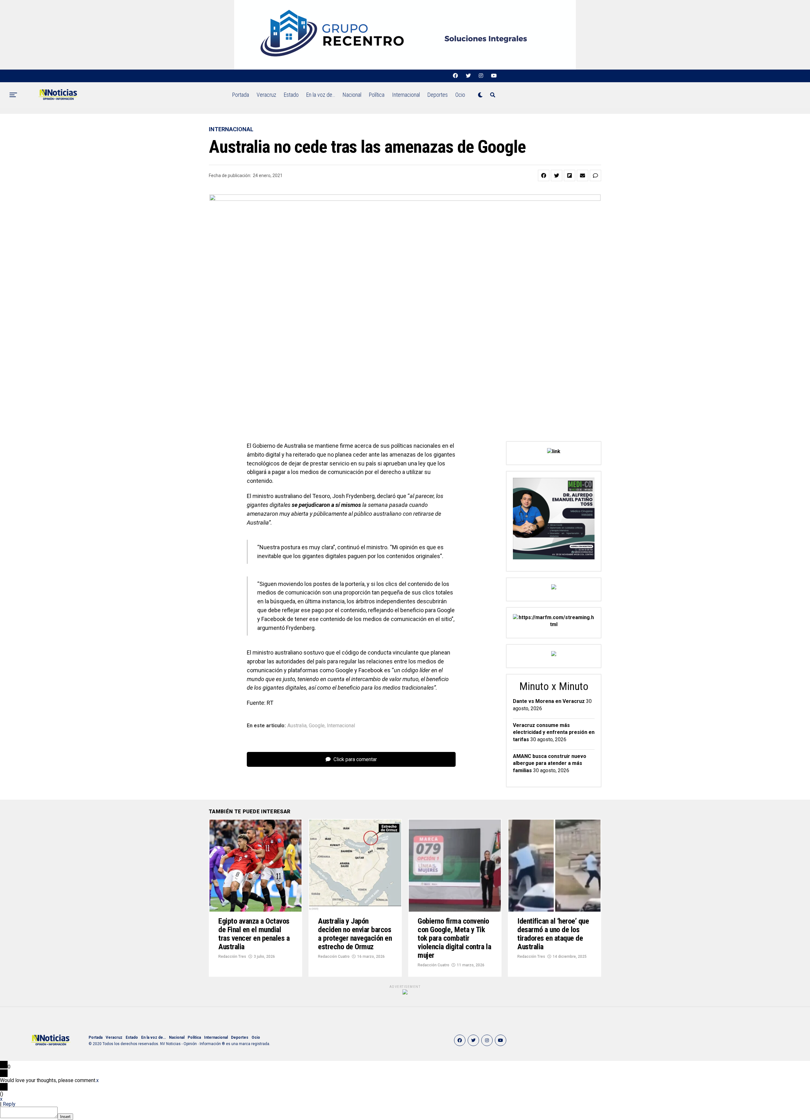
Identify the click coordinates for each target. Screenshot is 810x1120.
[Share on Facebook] (543, 175)
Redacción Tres (232, 956)
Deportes (437, 94)
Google (317, 725)
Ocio (460, 94)
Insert (65, 1116)
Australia (297, 725)
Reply (9, 1104)
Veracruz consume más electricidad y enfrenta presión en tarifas (554, 732)
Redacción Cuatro (334, 956)
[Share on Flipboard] (569, 175)
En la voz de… (320, 94)
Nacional (352, 94)
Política (376, 94)
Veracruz (266, 94)
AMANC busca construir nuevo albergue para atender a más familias (549, 763)
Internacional (406, 94)
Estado (291, 94)
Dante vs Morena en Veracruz (549, 701)
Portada (240, 94)
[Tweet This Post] (556, 175)
